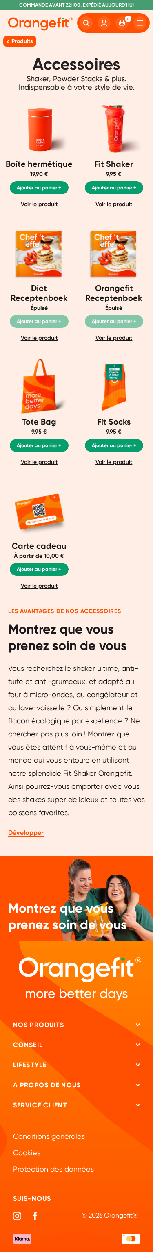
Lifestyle (30, 1065)
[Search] (86, 23)
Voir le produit (39, 204)
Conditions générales (49, 1136)
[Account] (104, 23)
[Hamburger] (139, 23)
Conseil (28, 1045)
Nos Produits (38, 1025)
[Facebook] (35, 1216)
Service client (40, 1105)
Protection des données (53, 1169)
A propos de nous (47, 1085)
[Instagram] (17, 1216)
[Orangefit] (40, 24)
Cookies (26, 1152)
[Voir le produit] (39, 160)
